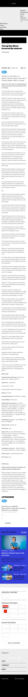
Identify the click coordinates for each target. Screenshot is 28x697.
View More (23, 532)
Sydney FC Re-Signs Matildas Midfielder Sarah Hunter (19, 569)
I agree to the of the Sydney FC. (14, 515)
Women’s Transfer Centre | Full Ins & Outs (13, 554)
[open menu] (1, 20)
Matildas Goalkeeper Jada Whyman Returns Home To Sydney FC (19, 577)
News (8, 44)
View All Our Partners (14, 643)
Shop (1, 29)
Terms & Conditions (19, 678)
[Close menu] (24, 688)
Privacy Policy (14, 514)
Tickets (2, 25)
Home (3, 44)
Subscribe (8, 523)
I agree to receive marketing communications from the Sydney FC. (13, 518)
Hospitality (3, 27)
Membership (4, 23)
